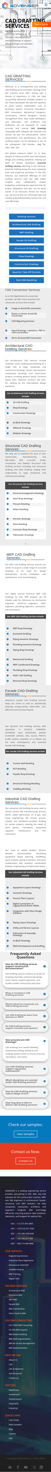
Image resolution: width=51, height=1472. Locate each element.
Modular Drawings (22, 433)
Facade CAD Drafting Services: (21, 692)
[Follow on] (34, 1467)
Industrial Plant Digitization (21, 1260)
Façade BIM (14, 1304)
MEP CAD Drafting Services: (21, 556)
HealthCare (14, 1390)
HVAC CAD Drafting (22, 675)
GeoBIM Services (16, 1269)
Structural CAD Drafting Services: (23, 447)
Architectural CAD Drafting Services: (19, 347)
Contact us (13, 1378)
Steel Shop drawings (23, 498)
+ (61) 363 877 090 (25, 1238)
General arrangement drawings (28, 493)
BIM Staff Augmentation (19, 1339)
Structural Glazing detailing (26, 783)
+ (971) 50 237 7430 (25, 1228)
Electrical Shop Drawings (25, 680)
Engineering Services (18, 1256)
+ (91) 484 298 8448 (25, 1233)
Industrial (13, 1408)
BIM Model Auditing (18, 1334)
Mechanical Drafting (23, 659)
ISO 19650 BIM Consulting (20, 1325)
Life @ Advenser (16, 1369)
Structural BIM (15, 1295)
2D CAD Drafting (21, 402)
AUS (12, 1238)
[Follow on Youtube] (25, 1467)
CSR (10, 1364)
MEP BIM (13, 1299)
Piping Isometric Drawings (25, 639)
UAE (12, 1228)
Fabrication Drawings (23, 534)
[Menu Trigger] (46, 5)
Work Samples (15, 1424)
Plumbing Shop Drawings (25, 670)
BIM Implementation (18, 1348)
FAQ (11, 1438)
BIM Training (15, 1274)
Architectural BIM (17, 1290)
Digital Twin (14, 1278)
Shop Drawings (20, 407)
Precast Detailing (21, 504)
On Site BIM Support (18, 1329)
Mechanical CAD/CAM (19, 1265)
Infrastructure (15, 1399)
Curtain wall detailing (23, 763)
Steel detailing (20, 524)
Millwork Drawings (22, 427)
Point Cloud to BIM (17, 1313)
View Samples (25, 1134)
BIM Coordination (17, 1308)
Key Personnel (15, 1373)
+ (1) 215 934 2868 (25, 1223)
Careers (12, 1433)
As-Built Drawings (21, 422)
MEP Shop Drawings (22, 628)
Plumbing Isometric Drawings (27, 644)
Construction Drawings (24, 413)
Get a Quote (41, 24)
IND (12, 1233)
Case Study (14, 1420)
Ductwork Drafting (22, 633)
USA (12, 1223)
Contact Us (26, 1161)
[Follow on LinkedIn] (10, 1467)
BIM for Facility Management (22, 1343)
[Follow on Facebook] (18, 1467)
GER (12, 1243)
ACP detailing (19, 768)
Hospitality (13, 1403)
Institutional (14, 1394)
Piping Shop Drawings (23, 649)
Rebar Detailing (20, 509)
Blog (11, 1429)
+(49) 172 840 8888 (25, 1243)
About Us (13, 1360)
